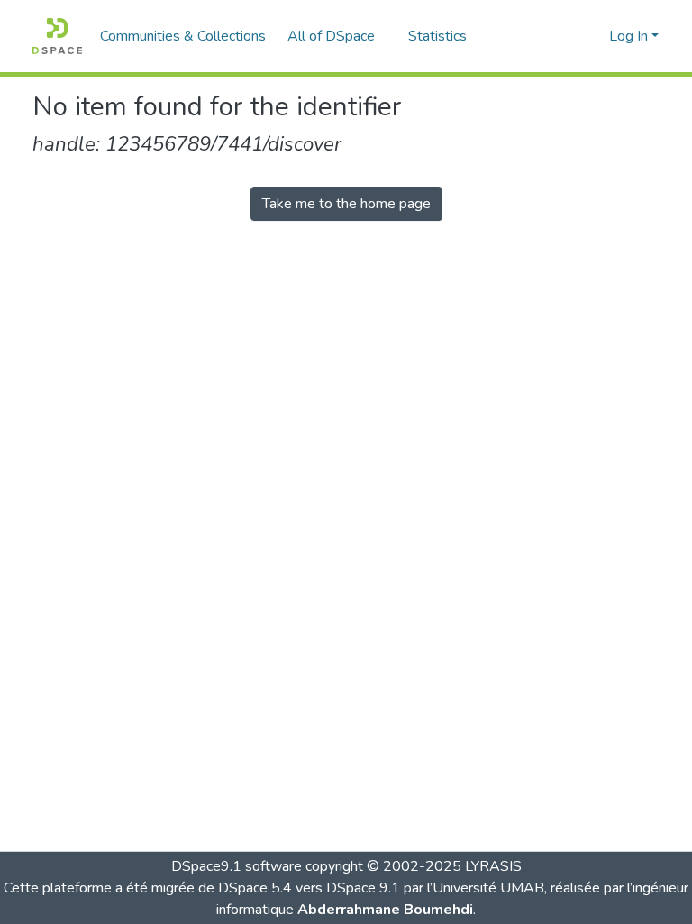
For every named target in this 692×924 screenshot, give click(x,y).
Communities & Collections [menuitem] (183, 36)
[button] (57, 36)
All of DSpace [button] (331, 36)
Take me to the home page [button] (346, 204)
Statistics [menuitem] (437, 36)
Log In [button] (630, 36)
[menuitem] (337, 36)
